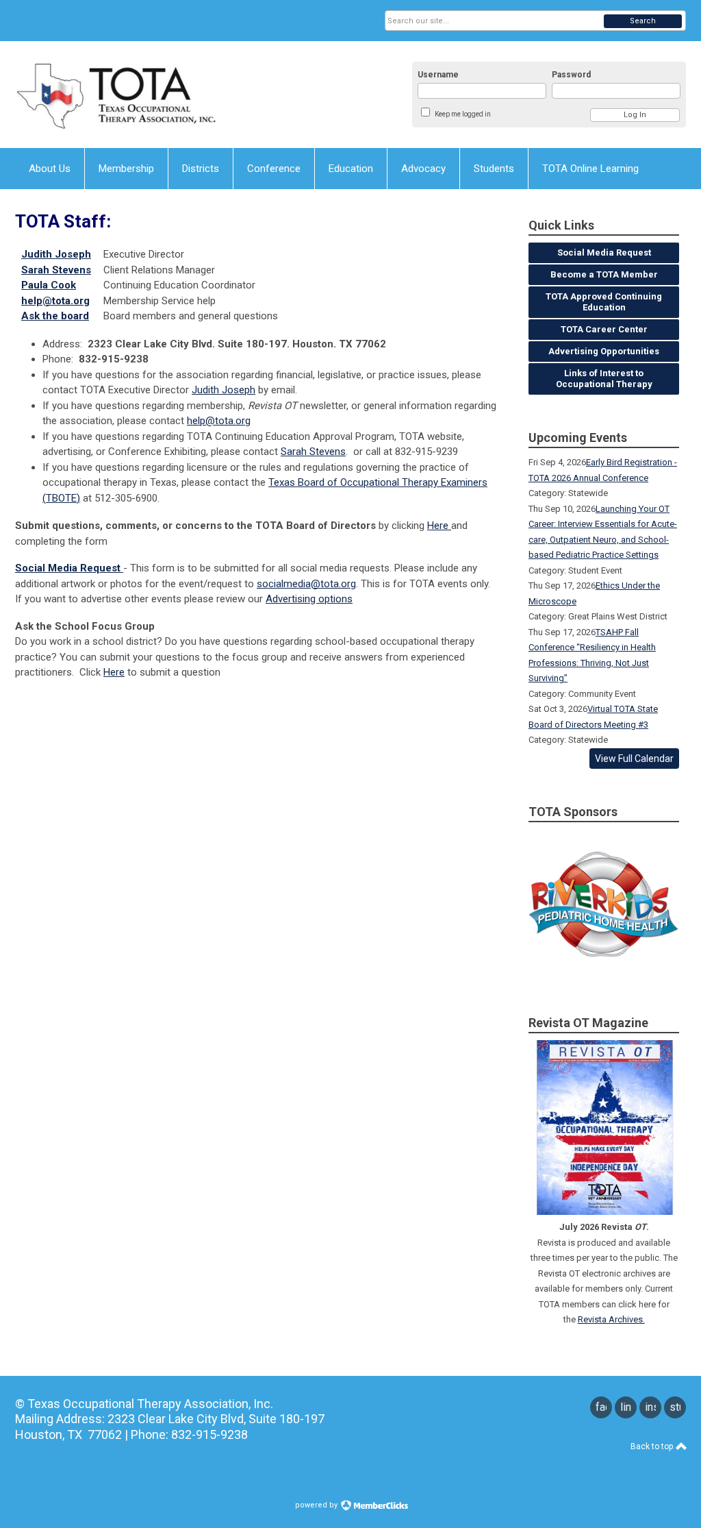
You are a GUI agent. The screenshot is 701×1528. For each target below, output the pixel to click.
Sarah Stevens (313, 451)
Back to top (652, 1446)
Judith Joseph (223, 390)
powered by (317, 1505)
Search (643, 20)
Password (571, 74)
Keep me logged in (463, 114)
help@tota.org (55, 301)
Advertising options (309, 599)
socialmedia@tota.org (306, 584)
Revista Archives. (611, 1319)
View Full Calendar (634, 758)
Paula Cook (48, 285)
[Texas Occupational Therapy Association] (149, 94)
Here (439, 525)
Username (438, 74)
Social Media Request (69, 568)
